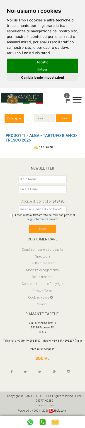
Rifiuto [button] (42, 70)
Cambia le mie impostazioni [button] (42, 77)
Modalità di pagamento (42, 270)
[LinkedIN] (42, 372)
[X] (27, 372)
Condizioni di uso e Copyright (42, 284)
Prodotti (15, 135)
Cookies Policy (39, 297)
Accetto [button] (42, 62)
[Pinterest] (56, 372)
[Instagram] (70, 372)
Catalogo (13, 118)
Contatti (42, 304)
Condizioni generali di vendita (42, 249)
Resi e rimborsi (42, 277)
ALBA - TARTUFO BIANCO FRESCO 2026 (41, 137)
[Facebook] (14, 372)
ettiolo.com (59, 410)
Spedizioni (42, 256)
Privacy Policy (42, 290)
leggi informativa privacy (42, 219)
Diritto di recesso (43, 263)
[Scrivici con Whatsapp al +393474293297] (30, 422)
